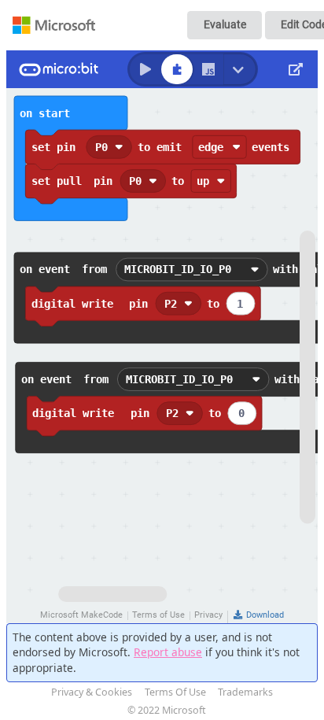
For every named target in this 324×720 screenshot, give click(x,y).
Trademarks (245, 692)
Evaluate (225, 24)
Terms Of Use (175, 692)
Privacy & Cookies (91, 692)
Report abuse (168, 651)
